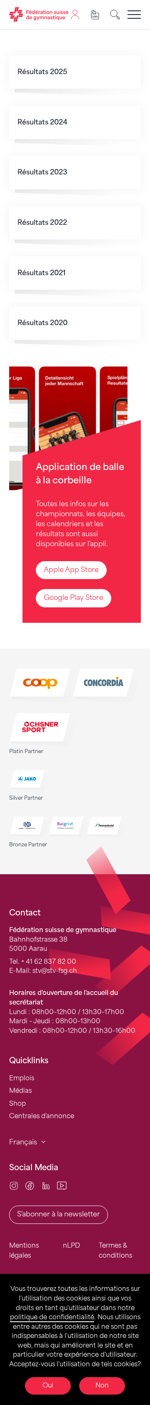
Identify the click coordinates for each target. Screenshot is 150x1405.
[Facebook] (30, 1185)
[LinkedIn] (46, 1185)
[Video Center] (62, 1185)
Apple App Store (71, 570)
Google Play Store (73, 598)
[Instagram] (14, 1185)
